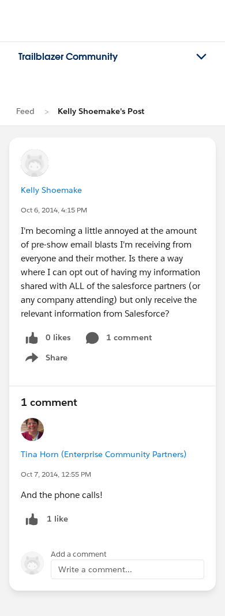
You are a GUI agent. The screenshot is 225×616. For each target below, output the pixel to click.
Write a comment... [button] (95, 569)
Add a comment (79, 554)
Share (44, 359)
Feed (25, 111)
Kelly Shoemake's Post (101, 111)
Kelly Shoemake (51, 190)
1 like (57, 519)
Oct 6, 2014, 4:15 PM (54, 210)
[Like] (32, 519)
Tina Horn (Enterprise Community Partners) (103, 454)
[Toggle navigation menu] (201, 57)
